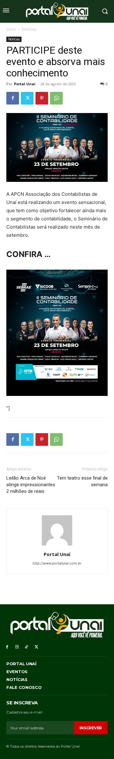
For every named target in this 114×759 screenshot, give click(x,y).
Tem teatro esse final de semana (82, 481)
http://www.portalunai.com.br (57, 563)
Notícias (29, 29)
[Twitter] (27, 98)
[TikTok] (26, 646)
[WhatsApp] (56, 98)
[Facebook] (12, 98)
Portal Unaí (24, 83)
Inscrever (90, 728)
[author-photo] (57, 545)
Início (11, 29)
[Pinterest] (41, 98)
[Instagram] (17, 646)
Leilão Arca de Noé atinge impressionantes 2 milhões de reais (30, 484)
